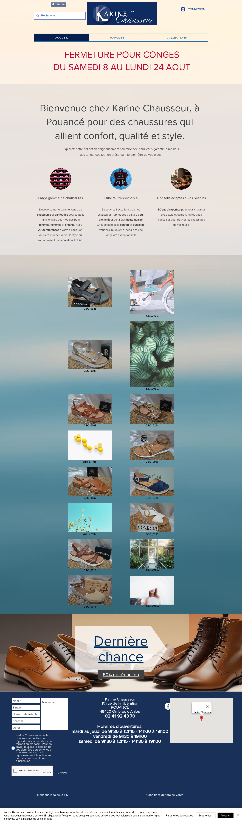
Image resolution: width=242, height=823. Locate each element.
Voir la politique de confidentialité (34, 818)
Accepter (225, 815)
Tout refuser (205, 815)
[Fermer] (238, 815)
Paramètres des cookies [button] (179, 815)
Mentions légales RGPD (52, 794)
